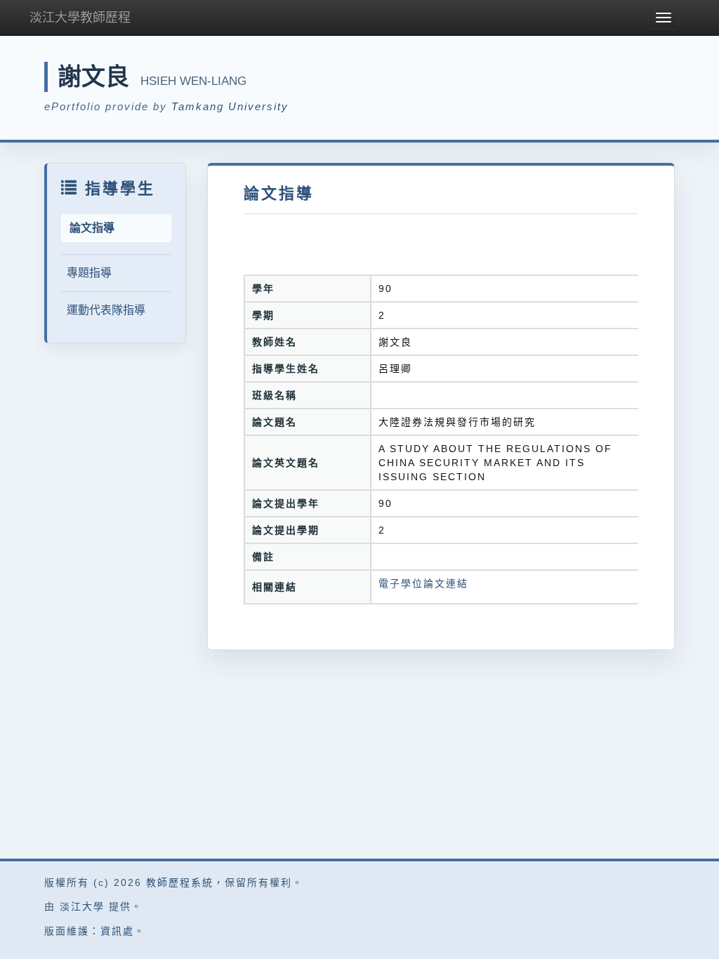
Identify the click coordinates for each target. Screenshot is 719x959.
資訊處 (117, 931)
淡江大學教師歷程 (80, 18)
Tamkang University (230, 106)
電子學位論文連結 (423, 583)
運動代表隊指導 (106, 310)
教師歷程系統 (179, 882)
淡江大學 (82, 906)
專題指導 (89, 273)
